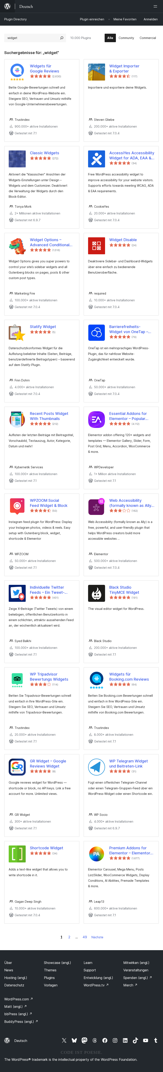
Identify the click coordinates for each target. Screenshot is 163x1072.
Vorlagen (51, 985)
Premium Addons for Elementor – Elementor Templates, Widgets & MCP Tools (129, 850)
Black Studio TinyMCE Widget (124, 589)
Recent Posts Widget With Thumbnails (49, 416)
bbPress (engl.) (18, 1014)
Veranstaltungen (135, 970)
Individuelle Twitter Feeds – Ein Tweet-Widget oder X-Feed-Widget (49, 590)
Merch (130, 985)
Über (8, 963)
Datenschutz (14, 985)
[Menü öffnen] (156, 6)
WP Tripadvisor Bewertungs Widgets (49, 676)
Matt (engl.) (15, 1006)
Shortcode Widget (46, 848)
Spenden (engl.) (137, 978)
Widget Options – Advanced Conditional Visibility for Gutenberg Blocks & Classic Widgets (51, 242)
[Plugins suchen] (62, 38)
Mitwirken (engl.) (136, 963)
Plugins (49, 978)
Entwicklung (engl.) (98, 978)
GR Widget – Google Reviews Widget (48, 763)
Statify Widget (43, 326)
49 (85, 937)
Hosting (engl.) (15, 978)
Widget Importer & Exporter (124, 68)
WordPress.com (18, 999)
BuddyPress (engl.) (21, 1021)
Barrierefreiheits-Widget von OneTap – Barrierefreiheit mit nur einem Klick (129, 329)
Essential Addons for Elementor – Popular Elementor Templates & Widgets (130, 416)
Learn (88, 963)
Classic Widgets (44, 153)
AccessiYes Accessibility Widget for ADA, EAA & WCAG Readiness (131, 155)
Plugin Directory (15, 19)
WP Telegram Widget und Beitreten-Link (128, 763)
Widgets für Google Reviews (44, 68)
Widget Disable (123, 240)
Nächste (97, 937)
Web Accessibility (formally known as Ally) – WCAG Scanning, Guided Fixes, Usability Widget (131, 503)
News (8, 970)
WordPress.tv (96, 985)
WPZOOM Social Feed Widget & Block (48, 502)
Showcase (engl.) (57, 963)
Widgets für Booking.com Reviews (129, 676)
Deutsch (20, 1041)
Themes (50, 970)
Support (90, 970)
